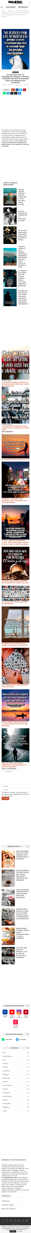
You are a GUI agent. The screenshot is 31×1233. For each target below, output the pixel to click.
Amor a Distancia (16, 1085)
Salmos (16, 1111)
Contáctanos (5, 1201)
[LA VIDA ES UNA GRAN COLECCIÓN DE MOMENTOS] (15, 586)
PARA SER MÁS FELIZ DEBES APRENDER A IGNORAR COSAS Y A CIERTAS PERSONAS (14, 765)
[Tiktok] (13, 1224)
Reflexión (10, 10)
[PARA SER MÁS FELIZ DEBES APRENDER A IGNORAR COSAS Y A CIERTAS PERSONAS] (15, 729)
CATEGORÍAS (10, 7)
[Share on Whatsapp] (4, 93)
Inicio (3, 10)
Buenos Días (16, 1078)
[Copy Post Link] (11, 93)
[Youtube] (19, 1220)
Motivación (16, 1074)
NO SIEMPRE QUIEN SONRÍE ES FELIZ (15, 459)
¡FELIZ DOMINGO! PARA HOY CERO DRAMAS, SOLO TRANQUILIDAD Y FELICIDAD (22, 855)
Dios (16, 1052)
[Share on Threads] (15, 93)
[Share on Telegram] (8, 93)
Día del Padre (16, 1103)
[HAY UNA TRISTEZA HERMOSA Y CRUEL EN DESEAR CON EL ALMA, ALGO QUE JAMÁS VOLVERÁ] (10, 197)
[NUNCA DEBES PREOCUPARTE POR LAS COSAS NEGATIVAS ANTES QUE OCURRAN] (15, 690)
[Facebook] (3, 1220)
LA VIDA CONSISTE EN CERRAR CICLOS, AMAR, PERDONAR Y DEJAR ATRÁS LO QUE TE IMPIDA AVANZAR (15, 542)
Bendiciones (16, 1107)
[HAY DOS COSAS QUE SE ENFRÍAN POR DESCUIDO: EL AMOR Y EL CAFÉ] (15, 547)
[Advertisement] (15, 24)
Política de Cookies (8, 1205)
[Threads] (17, 1224)
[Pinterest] (15, 1220)
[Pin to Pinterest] (24, 90)
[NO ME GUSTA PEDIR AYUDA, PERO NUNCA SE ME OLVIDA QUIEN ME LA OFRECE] (10, 235)
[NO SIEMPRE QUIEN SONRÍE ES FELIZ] (15, 435)
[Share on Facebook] (17, 90)
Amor (16, 1060)
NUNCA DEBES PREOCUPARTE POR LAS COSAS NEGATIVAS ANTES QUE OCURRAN (15, 724)
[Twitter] (7, 1220)
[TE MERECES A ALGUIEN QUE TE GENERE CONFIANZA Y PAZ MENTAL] (15, 607)
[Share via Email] (19, 93)
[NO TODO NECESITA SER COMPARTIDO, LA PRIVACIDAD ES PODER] (10, 216)
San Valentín (16, 1092)
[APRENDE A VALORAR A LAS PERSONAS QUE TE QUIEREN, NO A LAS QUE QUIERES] (15, 462)
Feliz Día (16, 1081)
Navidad (16, 1100)
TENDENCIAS (23, 7)
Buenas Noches (16, 1096)
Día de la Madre (16, 1056)
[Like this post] (13, 90)
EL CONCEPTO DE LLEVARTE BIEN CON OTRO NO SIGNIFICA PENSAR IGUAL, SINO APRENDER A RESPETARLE (22, 278)
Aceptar (13, 1231)
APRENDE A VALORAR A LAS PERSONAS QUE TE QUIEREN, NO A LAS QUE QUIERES (14, 500)
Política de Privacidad (8, 1209)
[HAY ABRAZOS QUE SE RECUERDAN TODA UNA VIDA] (15, 648)
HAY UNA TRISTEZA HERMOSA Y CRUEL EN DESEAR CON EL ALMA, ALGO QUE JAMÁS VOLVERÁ (22, 197)
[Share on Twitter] (20, 90)
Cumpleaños (16, 1070)
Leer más (19, 1231)
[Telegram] (26, 1220)
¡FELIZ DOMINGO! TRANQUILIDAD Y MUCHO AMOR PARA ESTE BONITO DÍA (22, 893)
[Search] (29, 2)
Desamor (16, 1063)
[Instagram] (11, 1220)
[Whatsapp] (23, 1220)
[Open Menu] (1, 7)
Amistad (16, 1089)
